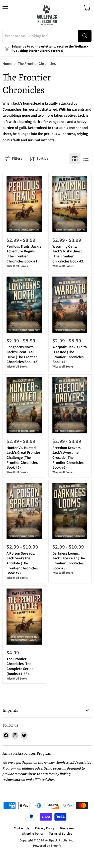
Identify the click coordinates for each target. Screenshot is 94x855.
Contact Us (21, 828)
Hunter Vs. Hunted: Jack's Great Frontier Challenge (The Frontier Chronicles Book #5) (23, 457)
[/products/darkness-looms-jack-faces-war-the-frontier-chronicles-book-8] (69, 511)
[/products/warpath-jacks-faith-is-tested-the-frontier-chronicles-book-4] (69, 305)
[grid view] (74, 158)
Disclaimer (67, 828)
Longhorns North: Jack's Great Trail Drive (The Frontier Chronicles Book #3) (23, 354)
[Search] (84, 36)
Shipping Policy (32, 833)
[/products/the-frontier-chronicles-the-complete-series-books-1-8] (24, 617)
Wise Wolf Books (17, 266)
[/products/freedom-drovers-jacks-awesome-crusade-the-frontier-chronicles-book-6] (69, 405)
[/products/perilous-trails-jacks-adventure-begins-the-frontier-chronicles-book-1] (24, 204)
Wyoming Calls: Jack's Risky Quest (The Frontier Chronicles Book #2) (68, 254)
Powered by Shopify (47, 845)
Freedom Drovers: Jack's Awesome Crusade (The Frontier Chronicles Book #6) (67, 457)
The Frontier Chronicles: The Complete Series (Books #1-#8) (20, 666)
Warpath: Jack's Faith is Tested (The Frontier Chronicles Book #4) (69, 354)
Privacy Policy (44, 828)
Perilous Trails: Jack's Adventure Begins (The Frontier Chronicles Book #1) (24, 254)
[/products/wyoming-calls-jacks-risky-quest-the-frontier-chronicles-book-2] (69, 204)
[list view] (85, 158)
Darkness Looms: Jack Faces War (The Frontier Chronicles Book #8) (68, 561)
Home (7, 64)
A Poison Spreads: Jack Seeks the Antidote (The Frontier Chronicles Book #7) (22, 563)
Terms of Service (60, 833)
